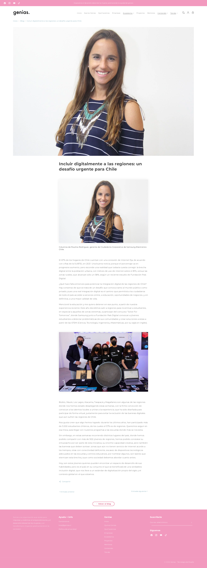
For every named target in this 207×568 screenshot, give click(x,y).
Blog (22, 21)
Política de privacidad (68, 529)
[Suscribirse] (191, 522)
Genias (173, 562)
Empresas (108, 533)
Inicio (15, 21)
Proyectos (108, 541)
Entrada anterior (67, 492)
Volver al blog (104, 504)
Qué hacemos (110, 529)
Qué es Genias (110, 525)
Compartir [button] (66, 481)
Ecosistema (127, 13)
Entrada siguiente (139, 491)
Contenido (162, 13)
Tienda (173, 13)
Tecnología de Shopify (185, 562)
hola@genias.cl (65, 525)
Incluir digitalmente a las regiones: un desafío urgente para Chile (54, 21)
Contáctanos (64, 521)
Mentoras (108, 544)
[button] (183, 12)
